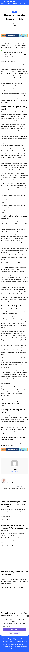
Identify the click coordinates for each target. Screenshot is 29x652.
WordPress (16, 646)
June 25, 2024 (6, 545)
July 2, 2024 (14, 23)
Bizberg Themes (15, 649)
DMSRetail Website (22, 641)
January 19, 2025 (6, 519)
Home (4, 639)
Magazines (16, 639)
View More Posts (14, 471)
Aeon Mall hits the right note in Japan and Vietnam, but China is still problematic (14, 504)
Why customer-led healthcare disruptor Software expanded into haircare (14, 528)
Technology (5, 641)
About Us (12, 641)
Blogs (14, 11)
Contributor (6, 23)
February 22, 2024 (7, 587)
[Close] (27, 616)
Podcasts (23, 639)
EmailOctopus (17, 633)
